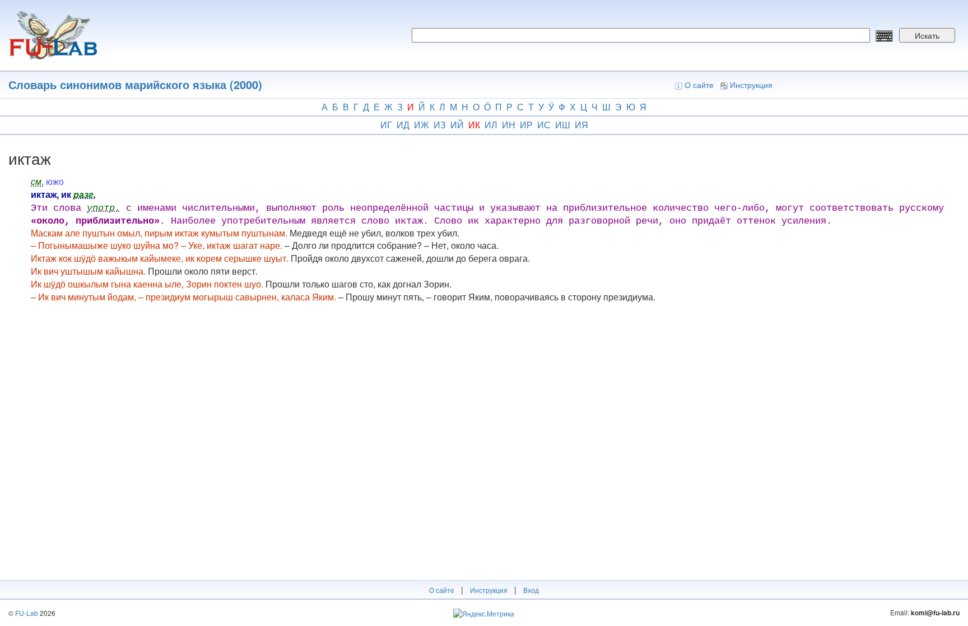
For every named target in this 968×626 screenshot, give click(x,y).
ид (403, 124)
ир (526, 124)
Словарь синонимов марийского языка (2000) (135, 84)
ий (457, 124)
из (440, 124)
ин (508, 124)
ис (544, 124)
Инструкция (751, 84)
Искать (927, 35)
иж (421, 124)
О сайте (699, 84)
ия (581, 124)
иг (386, 124)
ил (491, 124)
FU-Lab (26, 613)
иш (562, 124)
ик (474, 124)
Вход (531, 590)
